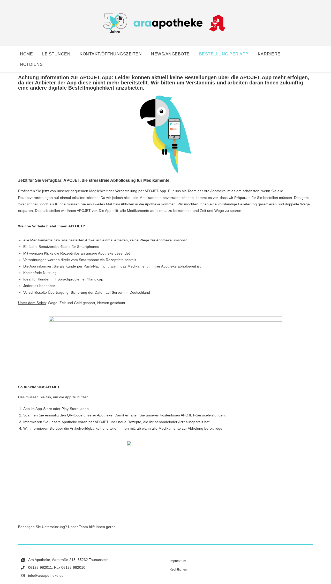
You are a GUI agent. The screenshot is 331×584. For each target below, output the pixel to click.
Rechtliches (178, 569)
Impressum (177, 561)
